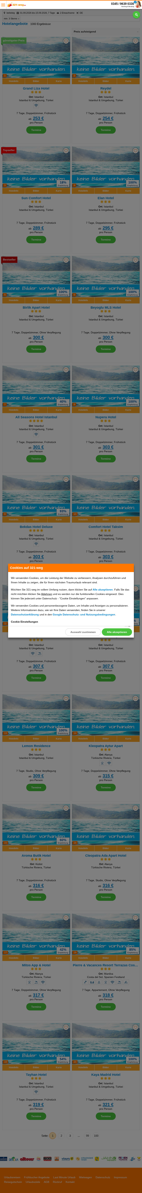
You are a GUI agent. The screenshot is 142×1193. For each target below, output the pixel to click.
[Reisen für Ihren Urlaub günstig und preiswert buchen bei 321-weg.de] (16, 6)
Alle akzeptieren (117, 632)
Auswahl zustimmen (83, 632)
